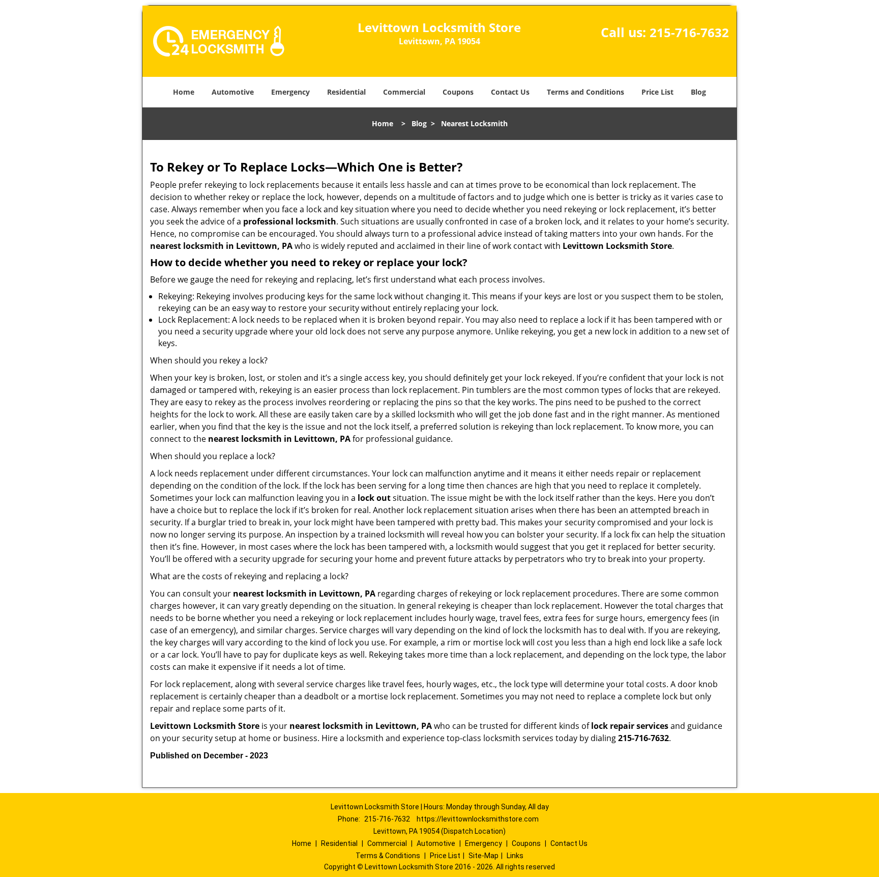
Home (183, 92)
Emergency (290, 92)
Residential (346, 92)
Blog (698, 92)
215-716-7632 (689, 32)
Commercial (404, 92)
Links (515, 856)
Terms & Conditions (388, 856)
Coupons (458, 92)
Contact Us (510, 92)
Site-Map (483, 856)
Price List (657, 92)
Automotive (233, 92)
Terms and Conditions (585, 92)
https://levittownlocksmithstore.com (478, 819)
